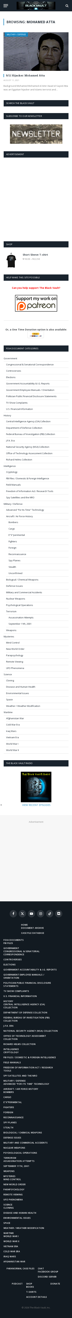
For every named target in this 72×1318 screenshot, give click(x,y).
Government (10, 358)
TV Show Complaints (17, 402)
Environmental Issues (17, 693)
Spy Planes (14, 560)
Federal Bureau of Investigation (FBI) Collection (30, 434)
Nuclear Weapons (15, 598)
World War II (12, 750)
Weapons (11, 630)
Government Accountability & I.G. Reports (28, 383)
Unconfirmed (15, 573)
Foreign (12, 547)
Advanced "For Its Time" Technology (25, 509)
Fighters (13, 541)
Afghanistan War (15, 718)
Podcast (17, 1283)
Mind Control (13, 642)
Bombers (13, 522)
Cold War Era (13, 724)
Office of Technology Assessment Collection (29, 453)
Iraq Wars (11, 731)
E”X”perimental (12, 1102)
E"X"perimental (17, 535)
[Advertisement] (36, 199)
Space (9, 699)
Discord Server (47, 1276)
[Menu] (5, 6)
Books (30, 1286)
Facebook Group (48, 1271)
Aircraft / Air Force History (19, 516)
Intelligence (10, 466)
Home (24, 924)
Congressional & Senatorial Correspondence (30, 364)
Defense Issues (14, 585)
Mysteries (9, 636)
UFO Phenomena (15, 668)
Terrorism (11, 611)
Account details (36, 1296)
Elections (11, 377)
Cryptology (11, 472)
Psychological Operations (19, 605)
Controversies (13, 370)
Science (8, 674)
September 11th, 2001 (20, 623)
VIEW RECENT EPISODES (36, 805)
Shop (29, 1283)
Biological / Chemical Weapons (22, 579)
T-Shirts (31, 1291)
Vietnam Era (12, 737)
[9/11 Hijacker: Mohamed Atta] (36, 51)
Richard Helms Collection (19, 459)
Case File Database (32, 933)
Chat (41, 1268)
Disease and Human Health (20, 686)
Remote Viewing (14, 661)
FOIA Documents (13, 940)
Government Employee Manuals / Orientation (30, 390)
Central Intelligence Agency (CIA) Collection (28, 421)
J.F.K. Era (10, 440)
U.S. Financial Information (19, 409)
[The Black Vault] (36, 5)
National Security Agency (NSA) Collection (27, 446)
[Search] (67, 6)
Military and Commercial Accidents (24, 592)
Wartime (8, 712)
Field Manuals (13, 484)
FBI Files (8, 943)
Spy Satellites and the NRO (20, 497)
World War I (12, 743)
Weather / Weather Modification (23, 706)
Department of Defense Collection (24, 427)
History (7, 415)
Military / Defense (16, 34)
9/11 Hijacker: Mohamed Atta (25, 75)
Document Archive (32, 927)
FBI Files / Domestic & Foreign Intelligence (27, 478)
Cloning (10, 680)
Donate (55, 1283)
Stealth (12, 566)
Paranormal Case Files (21, 1268)
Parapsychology (14, 655)
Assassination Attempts (21, 617)
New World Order (15, 648)
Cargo (12, 528)
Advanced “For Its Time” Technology (26, 1083)
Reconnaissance (17, 554)
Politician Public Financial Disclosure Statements (31, 396)
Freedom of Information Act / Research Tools (29, 491)
